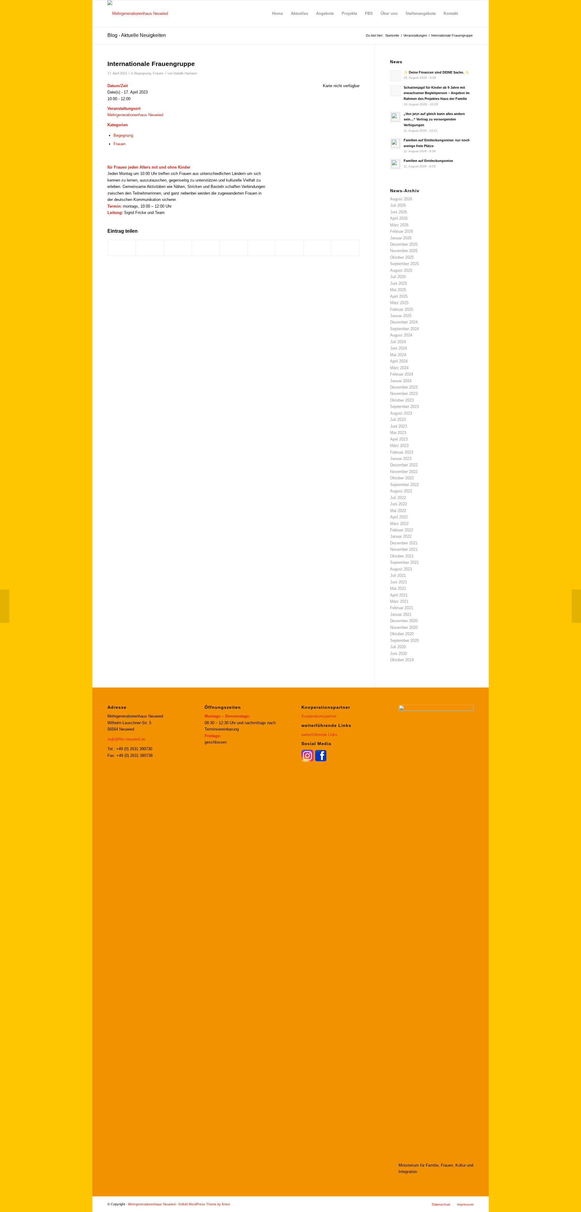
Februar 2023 (401, 452)
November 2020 (404, 627)
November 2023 (404, 393)
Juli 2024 (398, 342)
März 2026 (399, 225)
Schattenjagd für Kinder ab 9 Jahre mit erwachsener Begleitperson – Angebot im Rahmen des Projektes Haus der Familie (437, 93)
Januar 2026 (401, 238)
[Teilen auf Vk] (289, 247)
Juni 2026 (398, 212)
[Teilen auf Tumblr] (261, 247)
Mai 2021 (398, 588)
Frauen (158, 73)
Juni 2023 (398, 426)
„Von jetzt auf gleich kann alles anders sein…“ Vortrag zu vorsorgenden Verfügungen (434, 119)
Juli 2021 (398, 575)
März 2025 (399, 303)
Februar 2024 (401, 374)
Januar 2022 (401, 536)
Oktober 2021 (402, 556)
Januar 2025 (401, 316)
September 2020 (404, 640)
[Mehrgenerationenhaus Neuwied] (137, 13)
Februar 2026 (401, 231)
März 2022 (399, 523)
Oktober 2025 (402, 257)
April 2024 (399, 361)
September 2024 (404, 329)
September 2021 (404, 562)
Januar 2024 (401, 381)
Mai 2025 (398, 289)
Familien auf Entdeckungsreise (428, 161)
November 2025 (404, 250)
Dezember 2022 (404, 465)
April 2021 (399, 595)
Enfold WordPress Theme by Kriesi (204, 1204)
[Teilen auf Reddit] (317, 247)
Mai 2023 (398, 432)
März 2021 (399, 601)
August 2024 (401, 335)
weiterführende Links (319, 734)
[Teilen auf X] (149, 247)
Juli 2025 (398, 276)
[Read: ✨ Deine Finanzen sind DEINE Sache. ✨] (395, 75)
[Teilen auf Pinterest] (205, 247)
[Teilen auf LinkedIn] (233, 247)
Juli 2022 (398, 497)
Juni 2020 (398, 653)
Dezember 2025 (404, 244)
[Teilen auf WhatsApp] (178, 247)
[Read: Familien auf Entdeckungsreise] (395, 164)
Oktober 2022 (402, 478)
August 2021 (401, 569)
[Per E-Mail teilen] (345, 247)
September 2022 (404, 484)
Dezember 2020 (404, 621)
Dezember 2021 (404, 543)
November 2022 (404, 471)
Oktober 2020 (402, 634)
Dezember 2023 (404, 387)
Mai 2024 (398, 355)
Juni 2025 (398, 283)
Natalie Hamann (185, 73)
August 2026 (401, 199)
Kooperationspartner (318, 716)
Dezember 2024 (404, 322)
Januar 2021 (401, 614)
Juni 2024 (398, 348)
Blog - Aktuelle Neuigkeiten (136, 35)
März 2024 (399, 368)
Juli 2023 (398, 419)
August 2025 (401, 270)
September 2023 (404, 406)
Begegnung (142, 73)
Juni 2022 (398, 504)
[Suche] (468, 13)
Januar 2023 (401, 458)
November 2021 (404, 549)
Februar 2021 (401, 608)
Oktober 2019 (402, 660)
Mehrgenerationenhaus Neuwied (135, 115)
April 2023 (399, 439)
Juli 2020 (398, 647)
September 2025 (404, 263)
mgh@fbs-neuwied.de (126, 739)
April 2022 (399, 517)
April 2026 (399, 218)
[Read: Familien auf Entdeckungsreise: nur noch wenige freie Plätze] (395, 143)
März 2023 (399, 445)
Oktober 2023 (402, 400)
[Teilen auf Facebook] (122, 247)
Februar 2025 (401, 309)
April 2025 (399, 296)
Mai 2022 (398, 510)
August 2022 (401, 491)
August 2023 (401, 413)
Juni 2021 (398, 582)
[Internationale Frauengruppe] (4, 606)
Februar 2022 (401, 530)
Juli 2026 (398, 205)
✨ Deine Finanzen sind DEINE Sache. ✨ (436, 72)
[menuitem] (277, 13)
